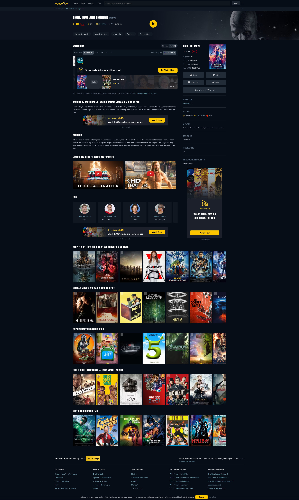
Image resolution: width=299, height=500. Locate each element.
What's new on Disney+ (179, 485)
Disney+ (134, 485)
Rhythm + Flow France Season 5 (220, 481)
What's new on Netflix (179, 474)
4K (102, 52)
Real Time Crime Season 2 (218, 477)
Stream (74, 61)
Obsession (59, 477)
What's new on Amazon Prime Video (184, 477)
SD (112, 52)
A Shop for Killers (100, 481)
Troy (56, 485)
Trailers (130, 34)
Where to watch (81, 34)
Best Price (88, 52)
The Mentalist (98, 474)
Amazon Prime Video (139, 477)
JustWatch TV (137, 488)
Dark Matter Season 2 (216, 488)
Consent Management (187, 461)
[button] (84, 348)
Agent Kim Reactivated (102, 477)
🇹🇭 (169, 52)
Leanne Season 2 (214, 485)
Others (74, 78)
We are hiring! (93, 459)
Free (96, 52)
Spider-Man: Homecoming (65, 488)
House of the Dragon (101, 485)
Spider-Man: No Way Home (66, 474)
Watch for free (101, 34)
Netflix (134, 474)
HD (107, 52)
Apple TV (135, 481)
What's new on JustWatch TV (181, 488)
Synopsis (117, 34)
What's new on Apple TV (179, 481)
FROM (95, 488)
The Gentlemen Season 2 (218, 474)
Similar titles (145, 34)
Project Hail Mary (62, 481)
